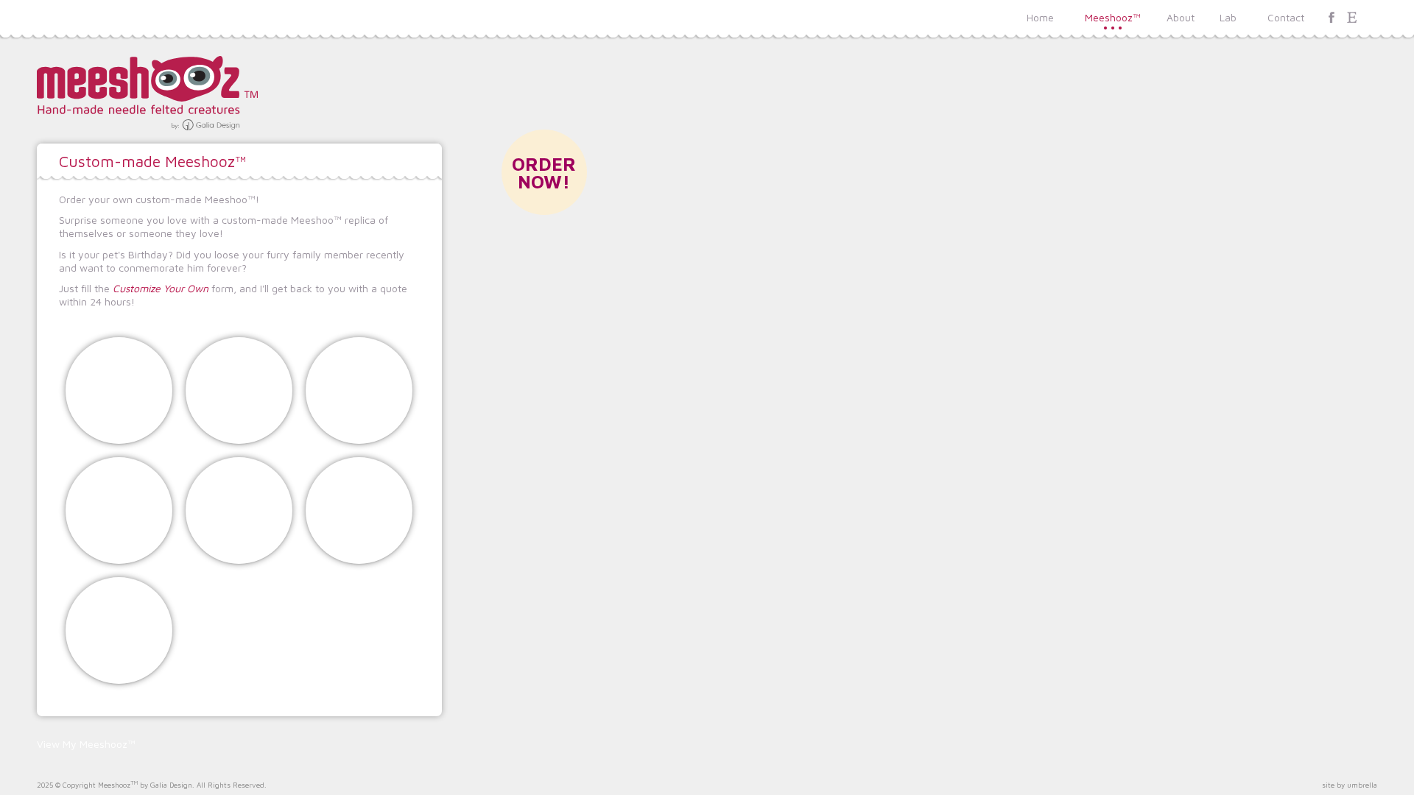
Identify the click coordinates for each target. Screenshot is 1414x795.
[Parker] (119, 630)
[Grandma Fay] (239, 390)
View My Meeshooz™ (86, 744)
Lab (1228, 17)
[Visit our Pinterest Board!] (1372, 17)
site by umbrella (1349, 785)
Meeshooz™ (1113, 17)
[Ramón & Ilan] (119, 510)
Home (1040, 17)
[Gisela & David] (119, 390)
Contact (1285, 17)
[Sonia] (359, 510)
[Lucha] (239, 510)
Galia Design (171, 785)
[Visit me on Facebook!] (1331, 17)
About (1181, 17)
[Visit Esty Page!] (1352, 17)
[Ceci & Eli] (359, 390)
